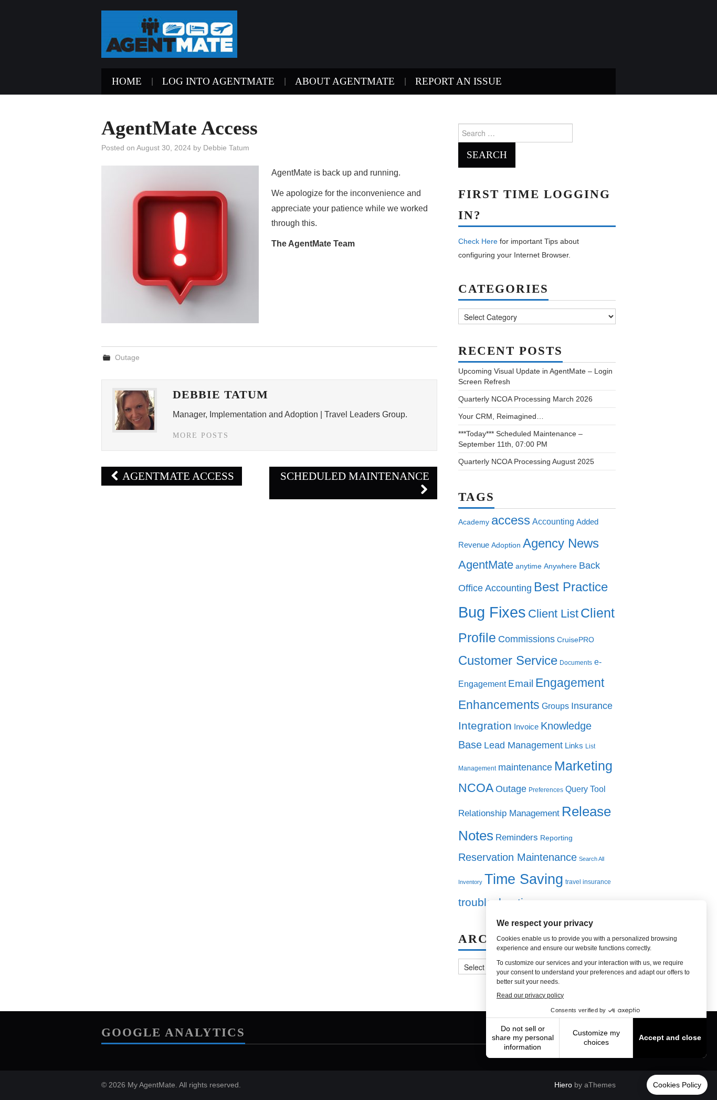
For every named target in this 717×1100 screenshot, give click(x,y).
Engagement (569, 683)
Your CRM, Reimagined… (501, 416)
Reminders (516, 837)
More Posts (201, 435)
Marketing (583, 765)
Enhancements (499, 705)
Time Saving (523, 879)
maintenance (525, 767)
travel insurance (588, 882)
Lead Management (523, 745)
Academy (473, 522)
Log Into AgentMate (218, 81)
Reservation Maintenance (517, 857)
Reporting (556, 838)
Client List (553, 613)
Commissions (526, 638)
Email (520, 683)
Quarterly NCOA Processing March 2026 (525, 399)
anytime (528, 566)
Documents (576, 662)
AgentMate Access (177, 476)
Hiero (563, 1085)
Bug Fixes (492, 612)
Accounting (553, 521)
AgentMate (485, 564)
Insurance (592, 705)
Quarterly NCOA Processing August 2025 (526, 461)
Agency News (561, 543)
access (510, 520)
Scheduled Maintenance (354, 476)
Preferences (546, 790)
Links (574, 745)
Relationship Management (509, 813)
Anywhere (560, 566)
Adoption (506, 545)
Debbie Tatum (226, 147)
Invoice (526, 726)
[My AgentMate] (169, 33)
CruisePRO (575, 639)
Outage (127, 357)
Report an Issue (458, 81)
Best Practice (571, 587)
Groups (555, 706)
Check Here (478, 241)
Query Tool (585, 789)
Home (127, 81)
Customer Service (507, 660)
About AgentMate (345, 81)
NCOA (475, 788)
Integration (485, 725)
